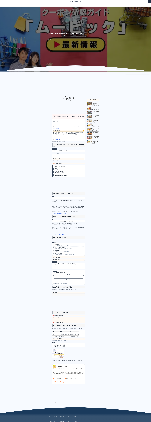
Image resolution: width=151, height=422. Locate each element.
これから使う (68, 274)
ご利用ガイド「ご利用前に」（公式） (59, 234)
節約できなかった (68, 279)
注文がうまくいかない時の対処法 (59, 172)
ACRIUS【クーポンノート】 (75, 1)
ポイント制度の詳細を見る (56, 128)
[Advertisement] (26, 83)
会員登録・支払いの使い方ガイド (59, 171)
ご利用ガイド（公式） (58, 139)
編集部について (56, 381)
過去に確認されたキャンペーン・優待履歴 (61, 175)
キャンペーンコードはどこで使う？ (60, 168)
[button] (149, 1)
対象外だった (68, 281)
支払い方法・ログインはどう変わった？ (60, 169)
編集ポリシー (61, 381)
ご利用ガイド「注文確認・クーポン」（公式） (60, 213)
